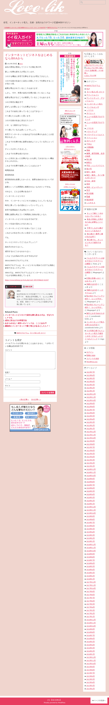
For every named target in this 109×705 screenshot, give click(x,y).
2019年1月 (90, 541)
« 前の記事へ (24, 399)
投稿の (90, 355)
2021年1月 (90, 466)
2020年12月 (91, 469)
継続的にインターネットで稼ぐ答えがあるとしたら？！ (27, 326)
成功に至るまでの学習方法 (16, 320)
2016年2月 (90, 651)
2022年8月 (90, 407)
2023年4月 (90, 381)
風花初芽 (90, 200)
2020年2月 (90, 501)
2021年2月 (90, 463)
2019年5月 (90, 529)
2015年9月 (90, 667)
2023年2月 (90, 388)
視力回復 (90, 193)
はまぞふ (88, 281)
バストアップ (91, 132)
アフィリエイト (92, 95)
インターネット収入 (94, 104)
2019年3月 (90, 535)
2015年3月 (90, 686)
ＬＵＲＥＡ (90, 203)
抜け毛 (89, 169)
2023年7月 (90, 372)
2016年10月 (91, 626)
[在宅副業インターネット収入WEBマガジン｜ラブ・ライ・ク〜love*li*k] (41, 1)
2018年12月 (91, 545)
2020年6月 (90, 488)
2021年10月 (91, 438)
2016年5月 (90, 642)
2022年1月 (90, 429)
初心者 (89, 159)
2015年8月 (90, 670)
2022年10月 (91, 400)
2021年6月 (90, 451)
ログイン (90, 352)
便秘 (88, 150)
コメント (8, 350)
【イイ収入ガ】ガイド (38, 333)
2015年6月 (90, 676)
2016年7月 (90, 635)
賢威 (88, 197)
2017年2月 (90, 613)
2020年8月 (90, 482)
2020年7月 (90, 485)
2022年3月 (90, 422)
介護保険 (90, 147)
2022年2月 (90, 425)
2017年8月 (90, 595)
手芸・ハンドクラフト (95, 166)
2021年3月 (90, 460)
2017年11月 (91, 585)
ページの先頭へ (100, 700)
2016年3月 (90, 648)
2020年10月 (91, 476)
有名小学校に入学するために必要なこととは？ (94, 222)
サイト (7, 386)
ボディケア (90, 141)
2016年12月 (91, 620)
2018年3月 (90, 573)
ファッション (91, 138)
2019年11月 (91, 510)
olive (21, 63)
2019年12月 (91, 507)
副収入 (89, 162)
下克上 (89, 144)
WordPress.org (91, 362)
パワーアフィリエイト (95, 135)
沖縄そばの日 (91, 284)
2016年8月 (90, 632)
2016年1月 (90, 654)
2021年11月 (91, 435)
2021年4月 (90, 457)
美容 (88, 184)
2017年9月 (90, 591)
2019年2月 (90, 538)
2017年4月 (90, 607)
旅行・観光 (90, 172)
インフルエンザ (92, 107)
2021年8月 (90, 444)
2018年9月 (90, 554)
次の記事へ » (36, 399)
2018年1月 (90, 579)
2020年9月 (90, 479)
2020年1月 (90, 504)
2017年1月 (90, 617)
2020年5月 (90, 491)
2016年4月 (90, 645)
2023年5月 (90, 378)
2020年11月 (91, 472)
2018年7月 (90, 560)
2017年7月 (90, 598)
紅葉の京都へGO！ (94, 278)
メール (8, 379)
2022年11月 (91, 397)
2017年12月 (91, 582)
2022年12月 (91, 394)
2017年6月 (90, 601)
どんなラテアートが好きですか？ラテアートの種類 (94, 261)
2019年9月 (90, 516)
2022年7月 (90, 410)
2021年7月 (90, 447)
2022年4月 (90, 419)
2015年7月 (90, 673)
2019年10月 (91, 513)
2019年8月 (90, 519)
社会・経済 (90, 181)
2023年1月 (90, 391)
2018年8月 (90, 557)
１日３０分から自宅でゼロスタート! (70, 148)
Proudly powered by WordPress (54, 703)
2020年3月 (90, 497)
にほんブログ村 (90, 75)
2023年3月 (90, 385)
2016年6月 (90, 638)
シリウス (90, 110)
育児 (88, 190)
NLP (88, 89)
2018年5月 (90, 566)
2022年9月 (90, 403)
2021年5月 (90, 454)
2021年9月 (90, 441)
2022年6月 (90, 413)
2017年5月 (90, 604)
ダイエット (90, 113)
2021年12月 (91, 432)
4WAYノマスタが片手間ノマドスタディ (70, 186)
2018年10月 (91, 551)
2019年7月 (90, 523)
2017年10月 (91, 588)
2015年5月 (90, 679)
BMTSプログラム (52, 27)
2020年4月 (90, 494)
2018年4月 (90, 570)
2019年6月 (90, 526)
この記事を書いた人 (14, 286)
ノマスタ (90, 128)
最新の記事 (28, 286)
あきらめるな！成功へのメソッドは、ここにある (25, 323)
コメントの (92, 358)
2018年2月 (90, 576)
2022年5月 (90, 416)
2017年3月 (90, 610)
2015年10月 (91, 664)
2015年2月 (90, 689)
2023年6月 (90, 375)
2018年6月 (90, 563)
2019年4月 (90, 532)
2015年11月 (91, 660)
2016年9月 (90, 629)
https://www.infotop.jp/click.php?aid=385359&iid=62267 (27, 280)
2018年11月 (91, 548)
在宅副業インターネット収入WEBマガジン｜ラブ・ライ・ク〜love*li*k (24, 27)
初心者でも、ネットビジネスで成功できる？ (94, 242)
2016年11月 (91, 623)
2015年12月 (91, 657)
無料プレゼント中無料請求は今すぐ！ (70, 112)
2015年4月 (90, 682)
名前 (7, 372)
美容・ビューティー (94, 187)
